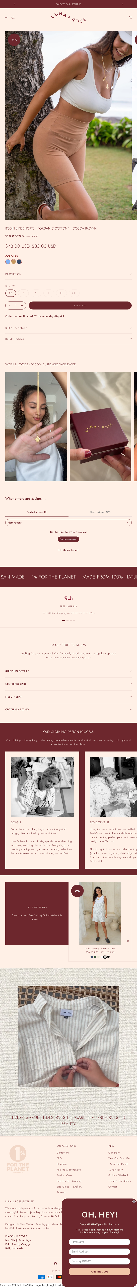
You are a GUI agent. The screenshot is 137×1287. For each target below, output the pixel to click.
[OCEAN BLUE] (19, 261)
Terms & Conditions (119, 1181)
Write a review (68, 539)
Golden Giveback (118, 1175)
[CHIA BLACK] (108, 956)
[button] (13, 236)
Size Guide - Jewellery (69, 1186)
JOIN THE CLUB (99, 1271)
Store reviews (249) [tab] (100, 512)
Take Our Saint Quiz (120, 1158)
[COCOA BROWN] (13, 261)
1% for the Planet (118, 1164)
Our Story (114, 1152)
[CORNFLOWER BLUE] (7, 261)
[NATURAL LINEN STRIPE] (105, 956)
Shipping (61, 1164)
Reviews (61, 1192)
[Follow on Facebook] (55, 1263)
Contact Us (63, 1152)
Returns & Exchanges (69, 1170)
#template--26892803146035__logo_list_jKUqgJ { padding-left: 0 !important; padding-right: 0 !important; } (68, 639)
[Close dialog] (134, 1201)
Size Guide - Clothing (69, 1181)
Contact (112, 1186)
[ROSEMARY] (95, 956)
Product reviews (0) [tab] (37, 512)
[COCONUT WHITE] (101, 956)
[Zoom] (123, 212)
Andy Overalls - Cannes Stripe (100, 949)
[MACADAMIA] (98, 956)
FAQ (59, 1158)
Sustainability (115, 1170)
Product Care (64, 1175)
